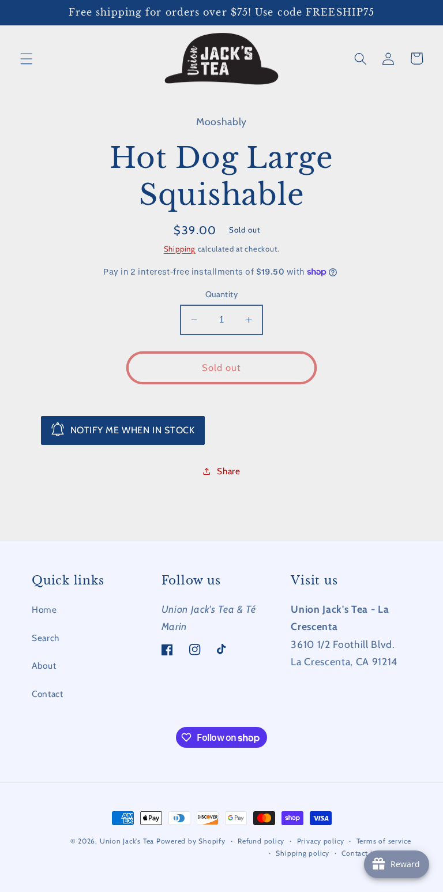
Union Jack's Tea (127, 841)
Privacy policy (320, 841)
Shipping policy (302, 853)
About (44, 665)
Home (44, 609)
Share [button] (228, 471)
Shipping (180, 248)
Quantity (221, 294)
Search (45, 637)
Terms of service (383, 841)
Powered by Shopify (191, 841)
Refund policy (261, 841)
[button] (26, 58)
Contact (47, 693)
